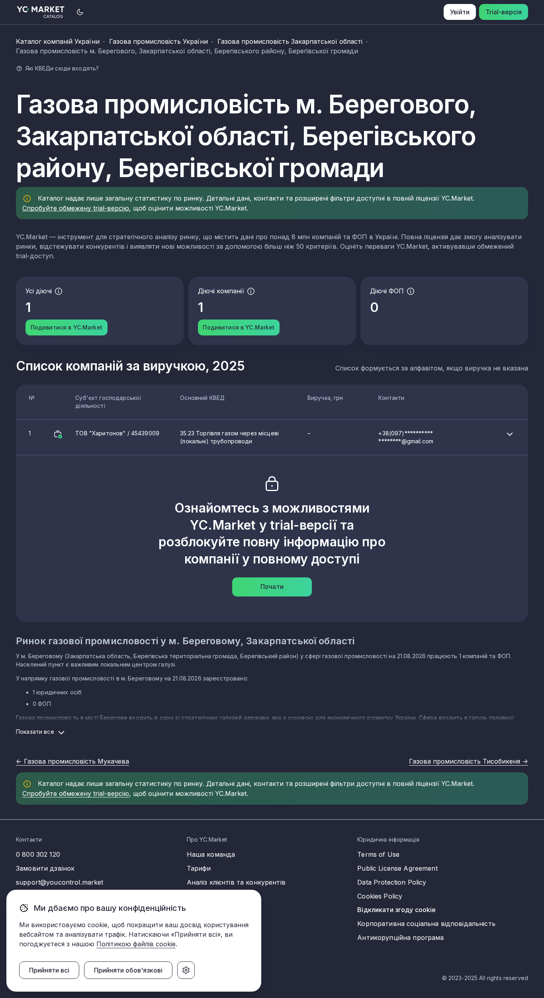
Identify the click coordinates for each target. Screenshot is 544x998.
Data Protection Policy (391, 882)
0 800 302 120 (38, 854)
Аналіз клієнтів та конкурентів (236, 882)
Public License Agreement (397, 868)
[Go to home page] (41, 12)
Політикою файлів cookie (136, 944)
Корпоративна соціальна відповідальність (426, 924)
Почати (272, 587)
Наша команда (211, 854)
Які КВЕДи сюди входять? (62, 68)
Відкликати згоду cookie (396, 910)
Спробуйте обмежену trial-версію (75, 208)
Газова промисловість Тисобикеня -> (468, 761)
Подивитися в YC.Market (66, 327)
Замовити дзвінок (45, 868)
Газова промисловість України (158, 41)
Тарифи (199, 868)
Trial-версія (503, 12)
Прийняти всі (49, 970)
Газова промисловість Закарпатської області (289, 41)
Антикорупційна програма (400, 937)
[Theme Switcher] (80, 12)
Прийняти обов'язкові (128, 970)
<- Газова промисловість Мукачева (72, 761)
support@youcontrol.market (60, 882)
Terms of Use (378, 854)
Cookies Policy (379, 896)
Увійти (460, 12)
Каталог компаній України (58, 41)
